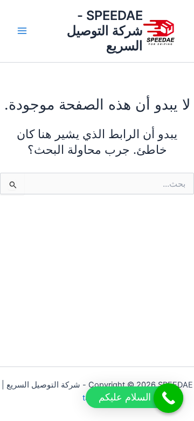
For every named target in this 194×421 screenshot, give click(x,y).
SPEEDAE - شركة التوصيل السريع (105, 31)
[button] (134, 397)
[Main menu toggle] (22, 30)
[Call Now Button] (168, 398)
